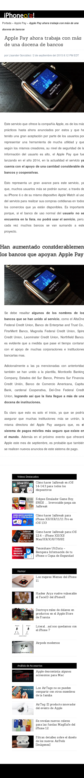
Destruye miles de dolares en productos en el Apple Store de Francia (55, 613)
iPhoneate (19, 15)
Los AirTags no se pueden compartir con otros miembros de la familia (55, 691)
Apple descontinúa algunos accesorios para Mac (53, 673)
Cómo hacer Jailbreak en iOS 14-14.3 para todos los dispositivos (54, 486)
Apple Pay (20, 23)
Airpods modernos (48, 643)
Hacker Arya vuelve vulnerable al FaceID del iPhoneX (56, 595)
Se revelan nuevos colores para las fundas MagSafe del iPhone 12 (55, 724)
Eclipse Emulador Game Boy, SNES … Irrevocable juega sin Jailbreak (56, 502)
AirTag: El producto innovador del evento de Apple (56, 706)
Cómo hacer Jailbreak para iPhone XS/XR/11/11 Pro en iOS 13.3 (54, 519)
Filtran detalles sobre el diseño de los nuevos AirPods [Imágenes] (56, 741)
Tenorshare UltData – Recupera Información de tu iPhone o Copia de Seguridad (55, 552)
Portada (6, 23)
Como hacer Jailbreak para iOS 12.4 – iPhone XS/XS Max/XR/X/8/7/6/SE (56, 535)
